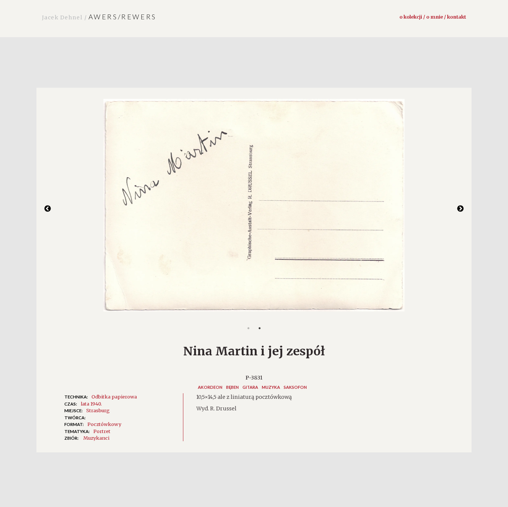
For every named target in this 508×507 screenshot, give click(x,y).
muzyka (271, 387)
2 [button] (259, 328)
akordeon (210, 387)
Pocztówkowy (104, 424)
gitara (250, 387)
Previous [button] (47, 209)
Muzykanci (96, 438)
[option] (254, 209)
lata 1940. (91, 404)
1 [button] (248, 328)
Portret (101, 431)
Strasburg (98, 410)
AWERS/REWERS (99, 17)
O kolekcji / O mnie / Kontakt (432, 17)
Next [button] (460, 209)
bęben (232, 387)
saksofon (295, 387)
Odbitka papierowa (114, 397)
